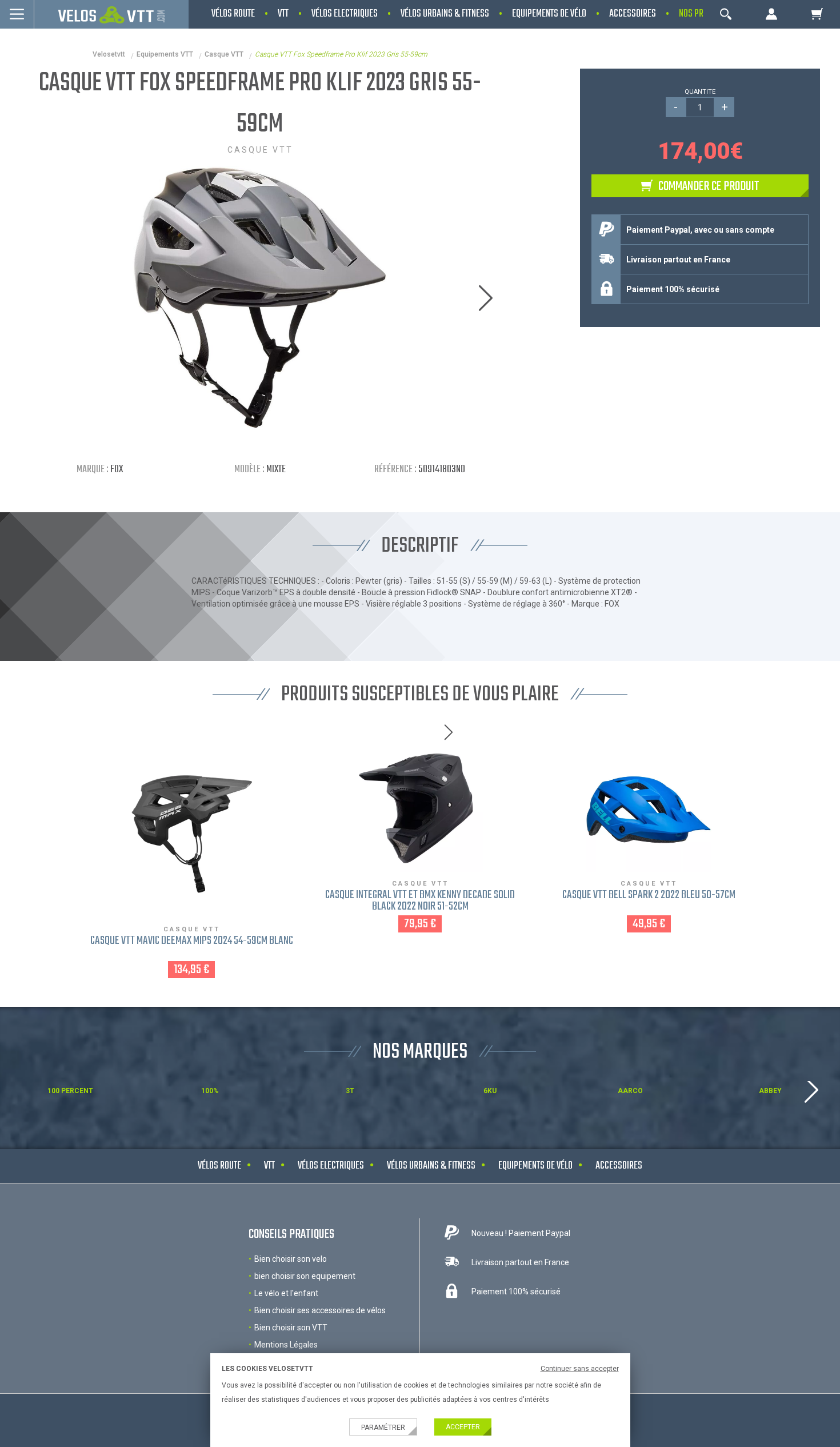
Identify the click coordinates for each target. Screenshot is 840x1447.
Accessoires (618, 1166)
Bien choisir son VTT (290, 1327)
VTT (269, 1166)
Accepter (463, 1427)
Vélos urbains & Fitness (431, 1166)
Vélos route (219, 1166)
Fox (116, 469)
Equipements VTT (165, 54)
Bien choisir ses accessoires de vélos (320, 1310)
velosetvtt (109, 54)
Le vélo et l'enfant (286, 1293)
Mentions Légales (286, 1344)
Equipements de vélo (535, 1166)
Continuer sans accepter (580, 1369)
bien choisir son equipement (304, 1276)
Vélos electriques (331, 1166)
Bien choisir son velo (290, 1258)
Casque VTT (224, 54)
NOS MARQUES (420, 1052)
